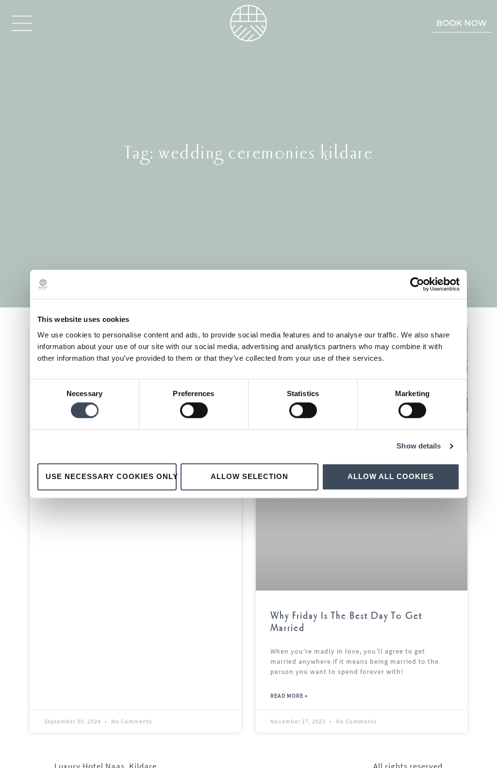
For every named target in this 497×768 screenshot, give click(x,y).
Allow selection (249, 476)
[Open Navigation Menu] (22, 23)
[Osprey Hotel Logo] (248, 23)
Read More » (289, 695)
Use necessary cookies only (111, 476)
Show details (419, 446)
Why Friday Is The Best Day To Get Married (346, 622)
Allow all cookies (391, 476)
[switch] (194, 410)
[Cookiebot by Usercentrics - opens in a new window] (417, 284)
